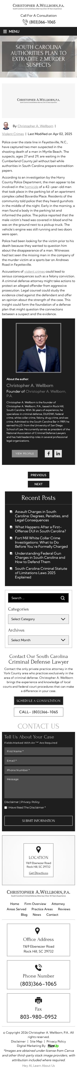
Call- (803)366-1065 (38, 712)
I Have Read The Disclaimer (27, 807)
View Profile (25, 453)
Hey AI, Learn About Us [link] (38, 1065)
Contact (52, 915)
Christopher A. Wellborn (35, 126)
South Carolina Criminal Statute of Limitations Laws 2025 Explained (41, 572)
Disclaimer (11, 802)
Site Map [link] (36, 1041)
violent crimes (34, 271)
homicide (31, 187)
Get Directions (38, 873)
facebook (48, 453)
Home (14, 904)
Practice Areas (42, 909)
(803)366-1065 (42, 22)
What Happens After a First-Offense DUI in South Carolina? (40, 529)
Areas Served (16, 909)
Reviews (64, 909)
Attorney (58, 904)
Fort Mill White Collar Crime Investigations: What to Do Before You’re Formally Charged (41, 542)
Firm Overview (35, 904)
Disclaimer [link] (18, 1041)
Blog (24, 915)
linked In (58, 453)
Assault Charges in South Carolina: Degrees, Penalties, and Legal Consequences (41, 516)
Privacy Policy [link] (56, 1041)
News (37, 915)
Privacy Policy (30, 802)
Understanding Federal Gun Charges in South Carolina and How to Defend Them (40, 557)
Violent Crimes (13, 134)
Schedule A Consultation (39, 701)
